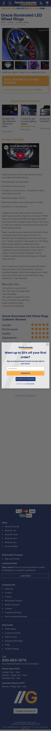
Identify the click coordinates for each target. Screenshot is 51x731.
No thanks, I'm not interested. (25, 379)
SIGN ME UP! (25, 373)
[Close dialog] (47, 344)
